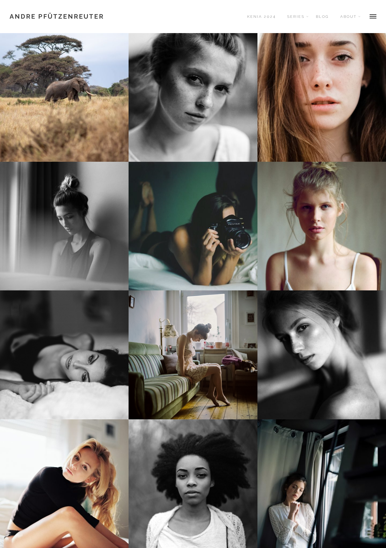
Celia (322, 483)
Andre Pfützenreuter (57, 16)
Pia (193, 97)
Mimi (64, 226)
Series (296, 16)
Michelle (193, 483)
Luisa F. (321, 226)
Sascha (193, 226)
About (348, 16)
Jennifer (193, 354)
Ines (64, 354)
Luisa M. (64, 483)
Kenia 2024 (261, 16)
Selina (321, 97)
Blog (322, 16)
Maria (321, 354)
